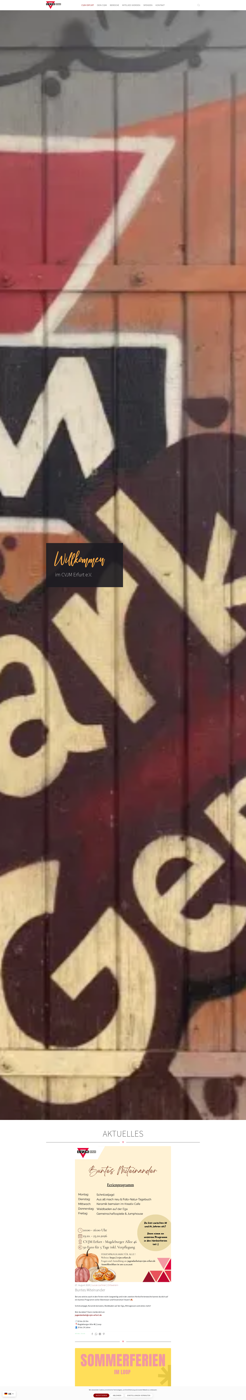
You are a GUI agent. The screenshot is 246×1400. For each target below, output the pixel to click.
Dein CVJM (102, 5)
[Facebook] (92, 1333)
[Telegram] (100, 1333)
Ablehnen (117, 1395)
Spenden (147, 5)
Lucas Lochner (99, 1285)
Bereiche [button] (114, 5)
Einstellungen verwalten (138, 1395)
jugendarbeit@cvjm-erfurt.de (88, 1315)
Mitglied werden (131, 5)
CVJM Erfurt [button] (87, 5)
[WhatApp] (96, 1333)
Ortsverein (113, 1285)
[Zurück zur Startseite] (53, 5)
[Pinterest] (103, 1333)
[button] (198, 5)
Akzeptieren (101, 1395)
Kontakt (160, 5)
